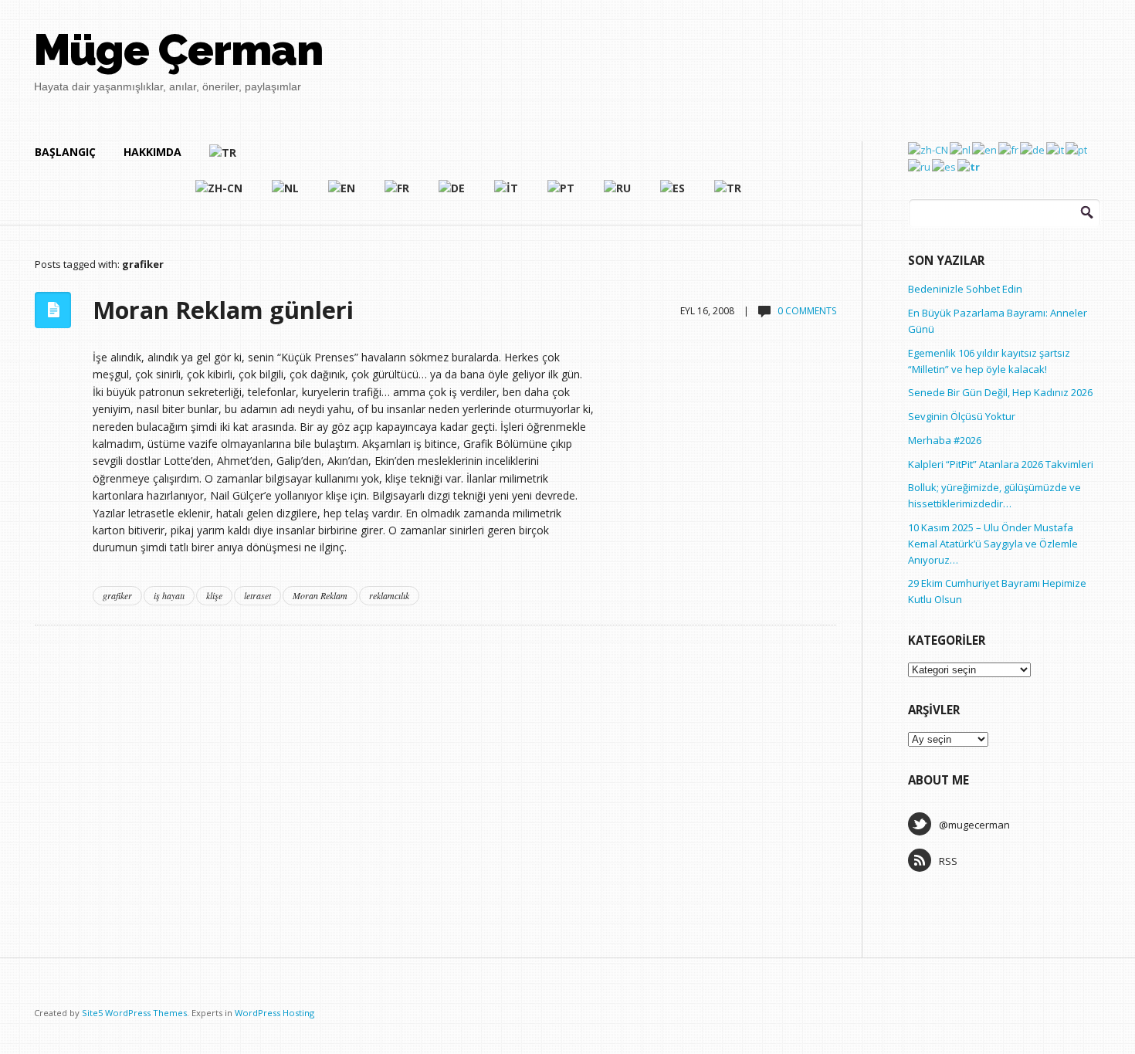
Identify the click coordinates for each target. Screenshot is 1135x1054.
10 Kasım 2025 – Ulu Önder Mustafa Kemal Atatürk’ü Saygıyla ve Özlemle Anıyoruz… (993, 543)
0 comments (807, 310)
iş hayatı (169, 595)
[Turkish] (476, 159)
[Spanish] (673, 194)
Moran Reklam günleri (223, 309)
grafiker (117, 595)
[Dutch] (286, 194)
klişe (214, 595)
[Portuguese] (562, 194)
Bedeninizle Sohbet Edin (965, 289)
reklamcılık (389, 595)
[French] (398, 194)
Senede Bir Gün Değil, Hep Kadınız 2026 (1000, 392)
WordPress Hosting (274, 1012)
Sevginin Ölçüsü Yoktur (961, 416)
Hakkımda (152, 151)
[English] (342, 194)
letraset (257, 595)
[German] (452, 194)
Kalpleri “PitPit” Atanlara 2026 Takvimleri (1000, 464)
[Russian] (618, 194)
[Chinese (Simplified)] (219, 194)
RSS (948, 861)
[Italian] (507, 194)
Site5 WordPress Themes (134, 1012)
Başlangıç (65, 151)
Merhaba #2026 (944, 440)
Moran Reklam (320, 595)
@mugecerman (974, 825)
